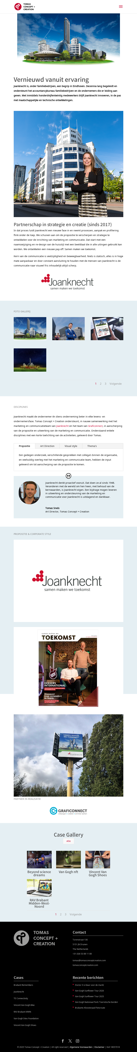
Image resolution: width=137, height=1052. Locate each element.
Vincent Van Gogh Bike (24, 1005)
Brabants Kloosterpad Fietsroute (90, 1007)
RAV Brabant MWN (22, 1011)
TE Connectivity (21, 998)
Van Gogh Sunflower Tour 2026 (89, 990)
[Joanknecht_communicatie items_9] (107, 340)
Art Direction (47, 446)
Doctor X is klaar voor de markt (89, 985)
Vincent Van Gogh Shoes (98, 873)
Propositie (24, 446)
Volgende (116, 384)
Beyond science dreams (39, 873)
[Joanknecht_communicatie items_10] (68, 340)
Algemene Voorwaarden (81, 1047)
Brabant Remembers (23, 985)
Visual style (71, 446)
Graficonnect (95, 425)
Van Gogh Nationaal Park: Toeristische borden (96, 1002)
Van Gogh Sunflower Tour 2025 (89, 996)
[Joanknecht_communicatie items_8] (30, 371)
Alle (68, 841)
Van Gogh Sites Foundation (26, 1018)
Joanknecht (62, 425)
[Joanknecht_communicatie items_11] (30, 340)
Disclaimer (99, 1047)
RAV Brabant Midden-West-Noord (39, 903)
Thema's (92, 446)
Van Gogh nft (68, 871)
